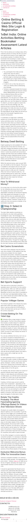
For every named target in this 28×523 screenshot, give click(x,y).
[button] (14, 9)
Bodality (11, 519)
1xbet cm (16, 461)
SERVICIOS (6, 4)
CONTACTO (6, 7)
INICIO (4, 2)
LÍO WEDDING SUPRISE (9, 6)
